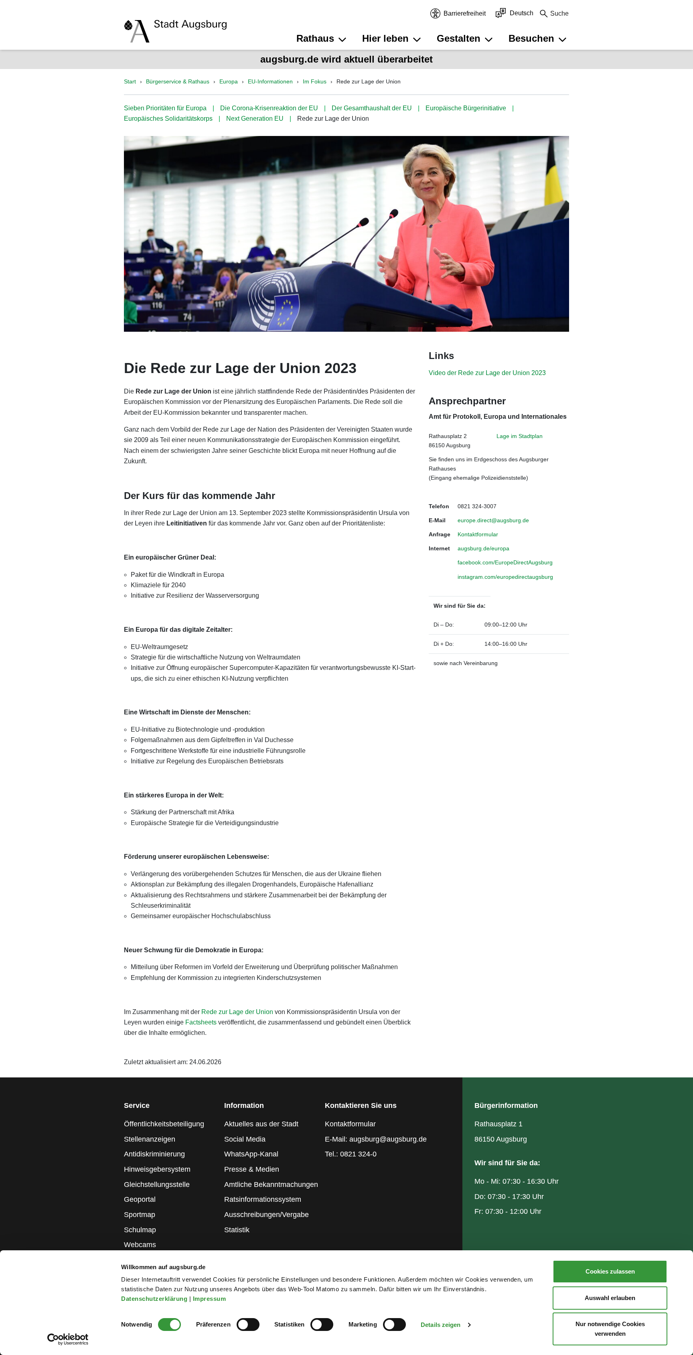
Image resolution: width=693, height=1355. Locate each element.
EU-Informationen (270, 81)
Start (130, 81)
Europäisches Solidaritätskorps (168, 118)
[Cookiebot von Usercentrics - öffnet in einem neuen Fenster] (68, 1339)
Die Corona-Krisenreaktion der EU (269, 108)
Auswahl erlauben (610, 1297)
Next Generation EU (255, 118)
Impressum (210, 1298)
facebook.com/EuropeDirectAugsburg (505, 562)
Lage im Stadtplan (519, 436)
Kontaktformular (478, 534)
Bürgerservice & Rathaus (177, 81)
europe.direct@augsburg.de (493, 520)
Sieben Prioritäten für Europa (165, 108)
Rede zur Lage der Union (237, 1011)
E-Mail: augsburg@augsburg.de (376, 1139)
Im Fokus (314, 81)
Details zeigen (440, 1324)
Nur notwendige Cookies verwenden (610, 1329)
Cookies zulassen (610, 1271)
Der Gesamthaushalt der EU (372, 108)
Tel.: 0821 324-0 (351, 1154)
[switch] (248, 1324)
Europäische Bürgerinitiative (466, 108)
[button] (322, 38)
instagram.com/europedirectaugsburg (505, 577)
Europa (228, 81)
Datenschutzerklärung (155, 1298)
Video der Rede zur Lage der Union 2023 (487, 372)
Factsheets (201, 1022)
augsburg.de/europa (483, 548)
